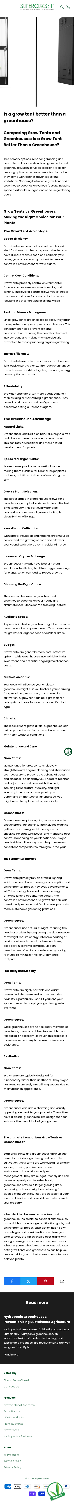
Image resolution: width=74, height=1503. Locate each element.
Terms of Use (12, 1461)
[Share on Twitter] (28, 1281)
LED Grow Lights (14, 1417)
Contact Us (11, 1386)
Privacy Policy (12, 1467)
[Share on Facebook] (12, 1281)
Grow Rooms (12, 1411)
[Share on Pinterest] (45, 1281)
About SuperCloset (16, 1380)
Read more (11, 1354)
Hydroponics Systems (18, 1436)
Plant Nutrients (13, 1424)
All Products (11, 1455)
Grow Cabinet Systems (19, 1405)
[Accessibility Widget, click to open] (68, 751)
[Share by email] (62, 1281)
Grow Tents (12, 870)
